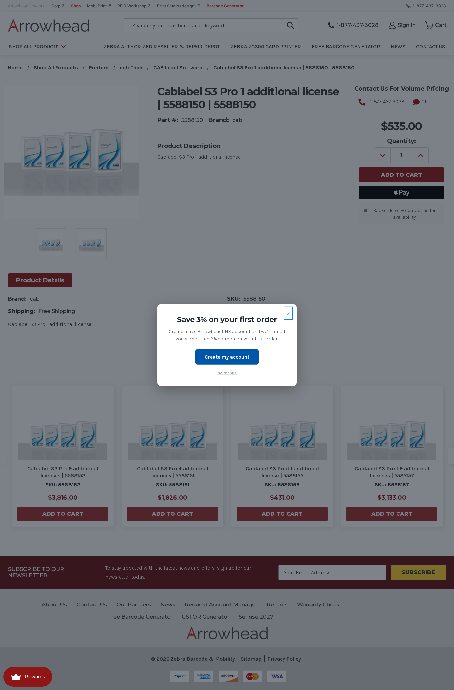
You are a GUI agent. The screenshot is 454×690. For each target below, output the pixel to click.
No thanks (227, 372)
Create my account (227, 357)
